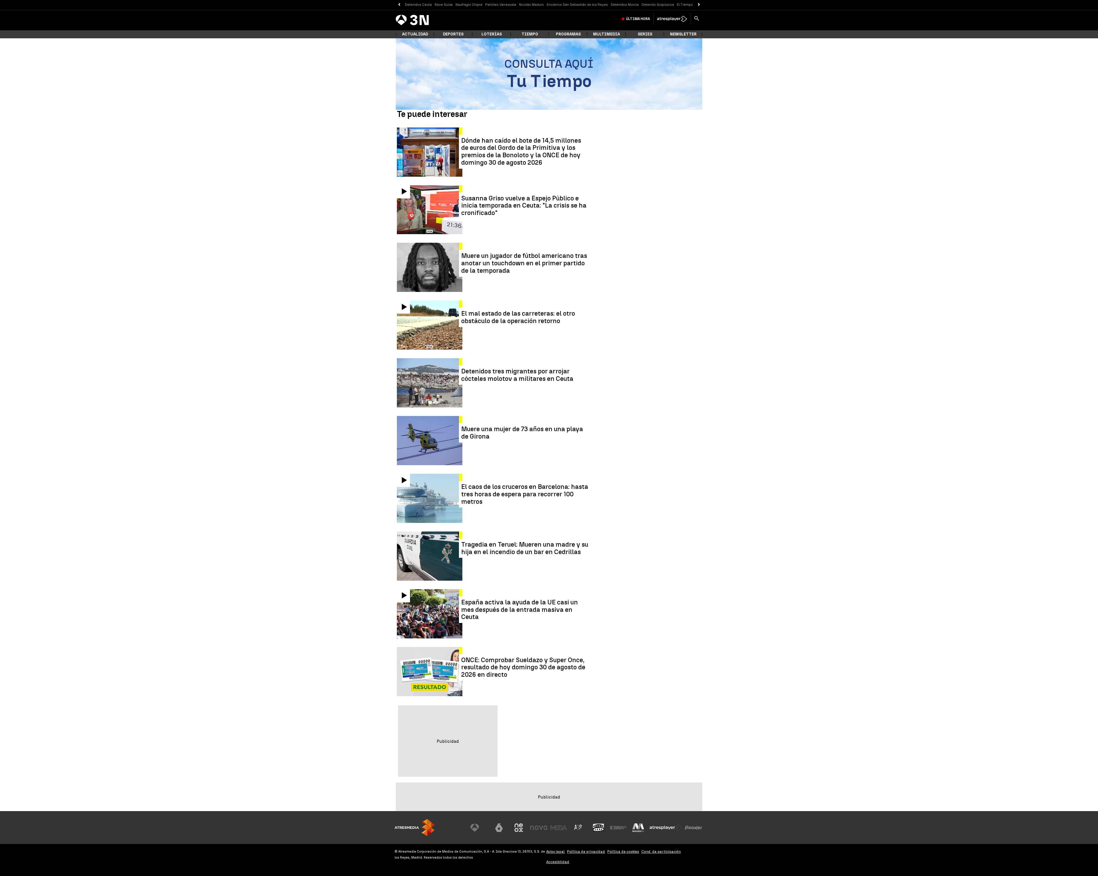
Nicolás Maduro (531, 5)
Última (638, 19)
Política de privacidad (586, 851)
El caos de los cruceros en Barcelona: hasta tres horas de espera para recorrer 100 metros (524, 494)
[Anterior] (399, 4)
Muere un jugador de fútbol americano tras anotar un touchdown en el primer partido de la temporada (524, 263)
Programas (568, 34)
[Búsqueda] (696, 19)
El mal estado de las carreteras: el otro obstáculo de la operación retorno (518, 317)
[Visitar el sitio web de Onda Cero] (598, 827)
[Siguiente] (699, 4)
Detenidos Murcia (625, 5)
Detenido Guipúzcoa (658, 5)
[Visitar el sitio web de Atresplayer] (666, 827)
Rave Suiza (444, 5)
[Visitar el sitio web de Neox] (518, 827)
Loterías (492, 34)
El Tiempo (685, 5)
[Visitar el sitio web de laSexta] (499, 827)
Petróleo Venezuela (500, 5)
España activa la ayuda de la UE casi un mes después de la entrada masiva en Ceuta (519, 610)
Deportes (453, 34)
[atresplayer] (672, 19)
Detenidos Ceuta (418, 5)
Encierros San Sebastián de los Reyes (577, 5)
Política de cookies (623, 851)
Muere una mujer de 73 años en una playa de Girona (522, 432)
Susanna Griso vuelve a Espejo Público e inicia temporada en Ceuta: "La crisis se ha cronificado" (523, 206)
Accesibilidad (557, 862)
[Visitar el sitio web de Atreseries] (578, 827)
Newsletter (683, 34)
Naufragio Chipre (468, 5)
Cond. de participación (661, 851)
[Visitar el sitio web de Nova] (538, 827)
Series (645, 34)
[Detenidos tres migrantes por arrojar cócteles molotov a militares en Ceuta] (430, 382)
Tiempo (530, 34)
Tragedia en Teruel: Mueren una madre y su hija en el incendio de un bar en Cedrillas (524, 548)
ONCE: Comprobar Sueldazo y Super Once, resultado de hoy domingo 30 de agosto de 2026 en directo (523, 667)
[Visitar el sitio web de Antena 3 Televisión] (479, 827)
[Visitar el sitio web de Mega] (558, 827)
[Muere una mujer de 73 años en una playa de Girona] (430, 440)
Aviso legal (555, 851)
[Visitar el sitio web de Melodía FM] (638, 827)
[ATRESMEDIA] (415, 827)
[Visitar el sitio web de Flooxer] (693, 827)
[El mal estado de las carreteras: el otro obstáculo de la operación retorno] (430, 325)
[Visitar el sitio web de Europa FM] (618, 827)
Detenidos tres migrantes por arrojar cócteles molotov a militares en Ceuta (517, 375)
